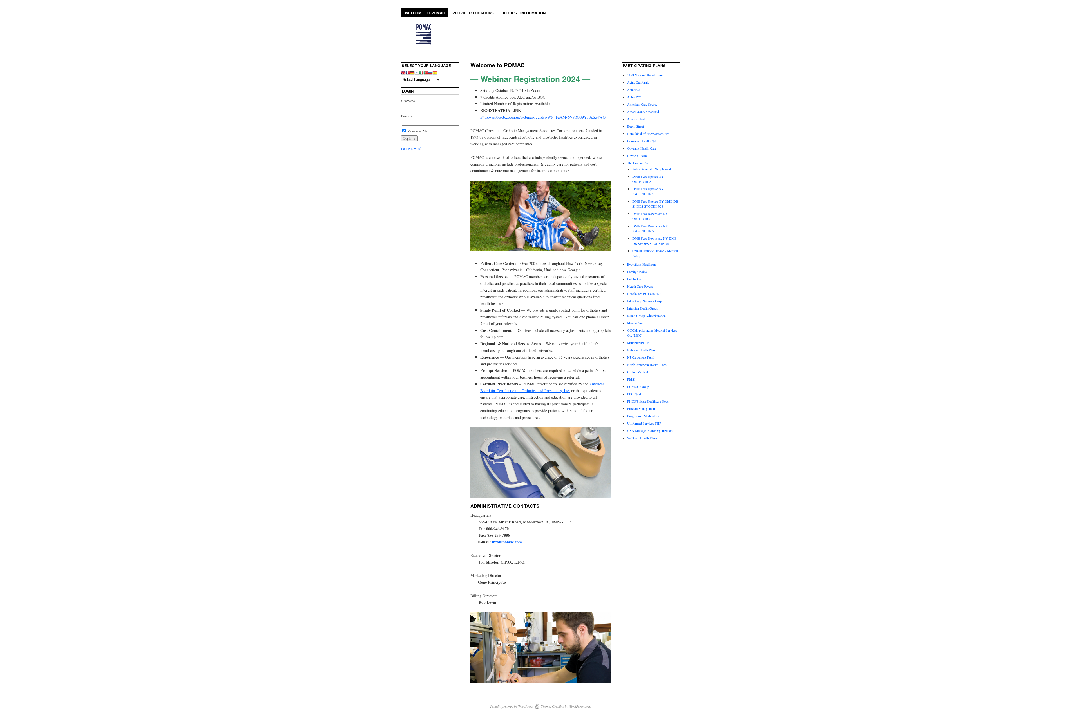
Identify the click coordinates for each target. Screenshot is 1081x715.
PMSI (631, 379)
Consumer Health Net (641, 141)
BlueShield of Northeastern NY (648, 133)
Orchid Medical (637, 372)
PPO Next (634, 394)
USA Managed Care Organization (650, 430)
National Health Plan (641, 350)
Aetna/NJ (633, 89)
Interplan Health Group (642, 308)
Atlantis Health (637, 119)
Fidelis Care (635, 279)
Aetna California (638, 82)
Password (407, 116)
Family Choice (637, 271)
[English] (403, 74)
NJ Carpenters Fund (640, 357)
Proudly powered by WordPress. (512, 706)
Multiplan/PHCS (638, 342)
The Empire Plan (638, 163)
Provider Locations (473, 12)
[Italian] (421, 74)
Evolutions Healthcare (641, 264)
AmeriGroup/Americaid (643, 111)
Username (408, 100)
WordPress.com (579, 706)
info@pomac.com (507, 542)
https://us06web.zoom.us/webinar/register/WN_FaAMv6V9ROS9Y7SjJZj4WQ (543, 117)
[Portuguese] (426, 74)
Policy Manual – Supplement (651, 169)
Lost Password (411, 148)
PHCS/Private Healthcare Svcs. (648, 401)
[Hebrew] (417, 74)
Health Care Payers (640, 286)
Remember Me (417, 131)
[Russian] (430, 74)
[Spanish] (435, 74)
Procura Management (641, 408)
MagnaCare (635, 323)
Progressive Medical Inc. (643, 416)
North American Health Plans (647, 364)
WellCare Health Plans (642, 438)
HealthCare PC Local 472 (644, 293)
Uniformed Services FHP (644, 423)
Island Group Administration (646, 315)
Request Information (523, 12)
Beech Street (635, 126)
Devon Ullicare (637, 155)
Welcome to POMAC (425, 12)
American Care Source (642, 104)
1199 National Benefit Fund (645, 75)
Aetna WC (634, 97)
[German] (412, 74)
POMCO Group (638, 386)
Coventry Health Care (641, 148)
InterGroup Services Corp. (645, 301)
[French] (408, 74)
